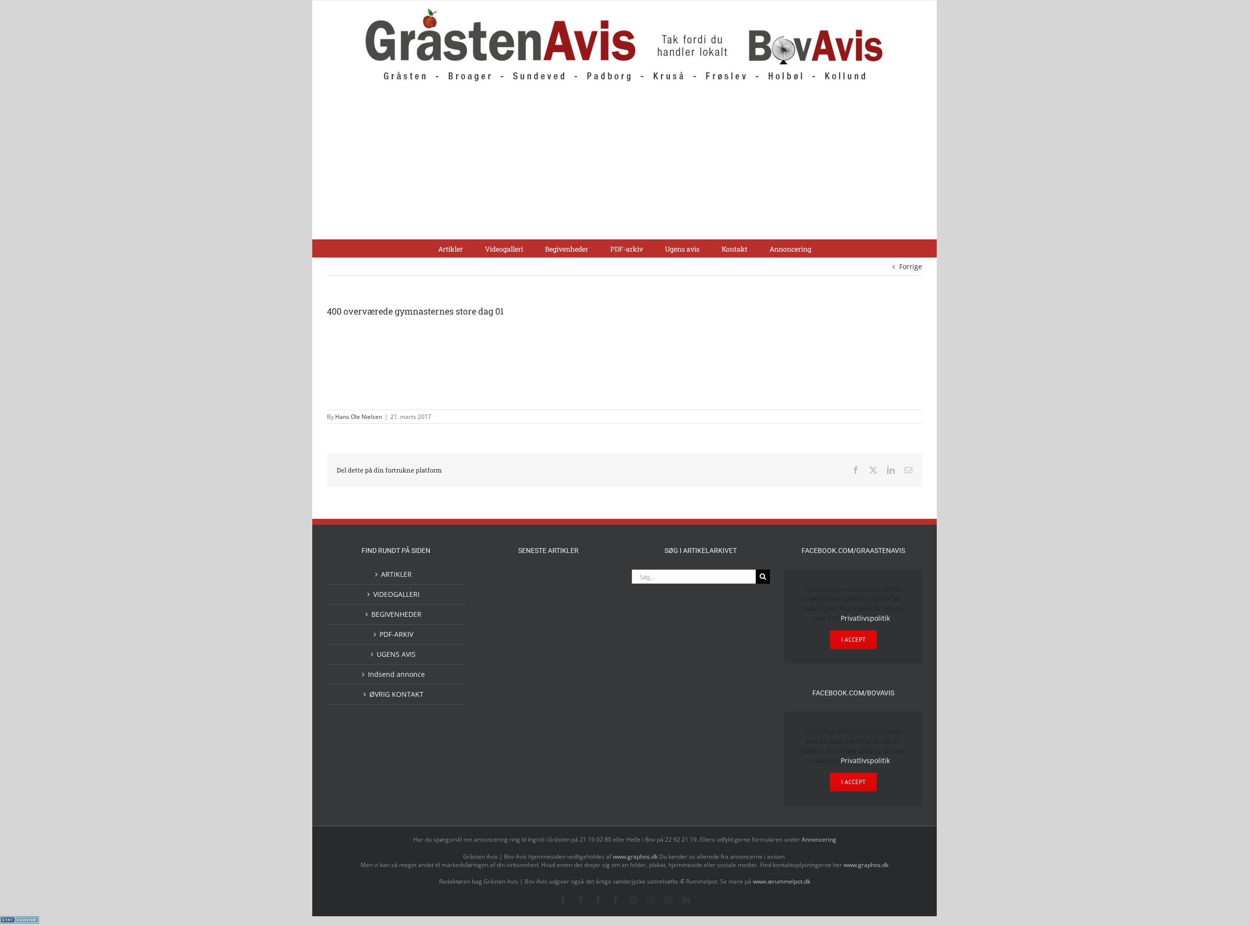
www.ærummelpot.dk (781, 881)
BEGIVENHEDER (396, 614)
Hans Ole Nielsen (358, 417)
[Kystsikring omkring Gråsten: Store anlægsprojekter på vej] (532, 581)
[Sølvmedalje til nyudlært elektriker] (501, 681)
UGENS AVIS (396, 654)
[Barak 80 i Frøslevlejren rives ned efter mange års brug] (595, 713)
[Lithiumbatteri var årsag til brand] (532, 671)
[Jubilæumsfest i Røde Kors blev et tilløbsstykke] (501, 581)
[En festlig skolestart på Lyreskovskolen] (501, 713)
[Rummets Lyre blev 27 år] (532, 649)
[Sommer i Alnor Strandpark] (595, 581)
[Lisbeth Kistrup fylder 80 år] (532, 612)
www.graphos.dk (636, 856)
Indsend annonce (396, 674)
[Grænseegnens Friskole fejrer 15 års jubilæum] (595, 673)
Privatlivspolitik (865, 618)
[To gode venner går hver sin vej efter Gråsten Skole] (595, 647)
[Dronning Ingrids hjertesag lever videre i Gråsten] (564, 711)
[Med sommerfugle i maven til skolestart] (564, 583)
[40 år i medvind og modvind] (501, 649)
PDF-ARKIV (396, 634)
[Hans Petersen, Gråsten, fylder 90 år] (564, 611)
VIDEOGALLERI (396, 594)
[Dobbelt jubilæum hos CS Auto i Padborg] (564, 673)
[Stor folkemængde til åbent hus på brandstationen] (595, 609)
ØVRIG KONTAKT (396, 694)
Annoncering (819, 839)
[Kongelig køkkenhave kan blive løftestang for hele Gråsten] (564, 649)
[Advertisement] (624, 166)
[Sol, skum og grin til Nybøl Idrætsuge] (532, 712)
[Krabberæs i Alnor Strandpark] (501, 617)
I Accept (853, 639)
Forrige (910, 266)
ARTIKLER (396, 574)
